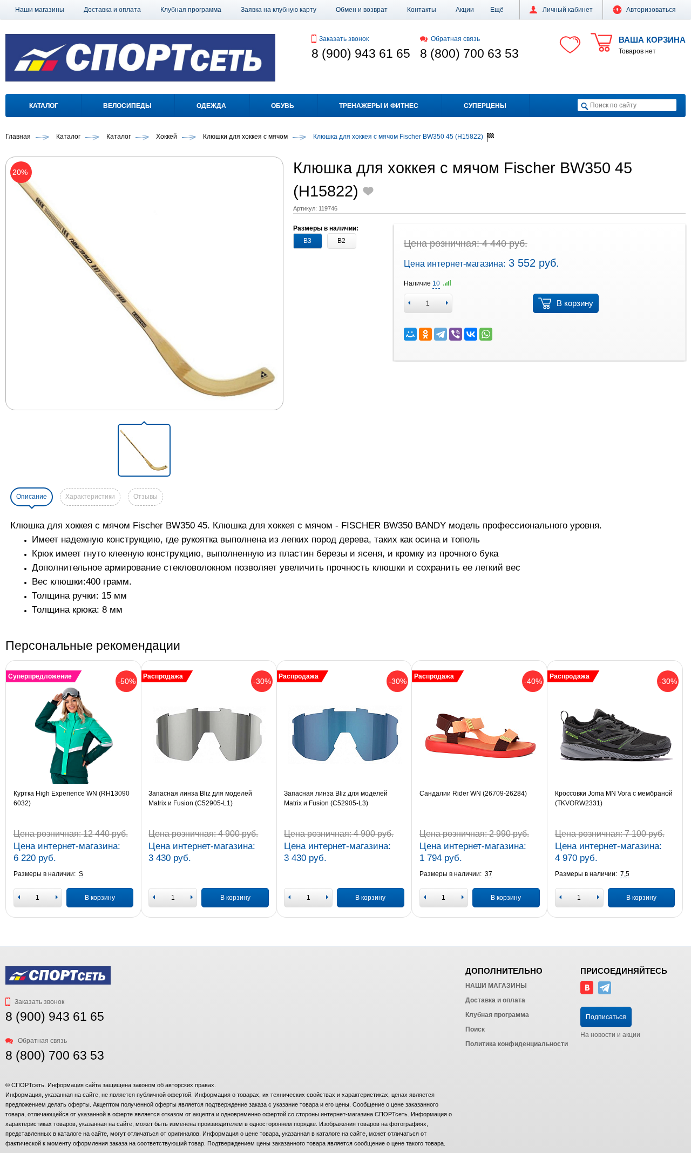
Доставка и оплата (112, 9)
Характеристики (90, 496)
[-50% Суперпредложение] (73, 735)
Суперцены (485, 106)
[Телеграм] (604, 992)
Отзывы (145, 496)
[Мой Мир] (410, 334)
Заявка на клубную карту (278, 9)
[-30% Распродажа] (208, 735)
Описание (31, 496)
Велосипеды (127, 106)
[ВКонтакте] (470, 334)
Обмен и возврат (362, 9)
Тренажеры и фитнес (378, 106)
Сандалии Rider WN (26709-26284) (473, 793)
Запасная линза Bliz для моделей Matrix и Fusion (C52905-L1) (200, 798)
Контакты (421, 9)
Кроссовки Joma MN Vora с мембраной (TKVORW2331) (614, 798)
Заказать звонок (344, 39)
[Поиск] (585, 105)
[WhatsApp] (485, 334)
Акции (465, 9)
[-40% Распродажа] (479, 735)
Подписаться (606, 1017)
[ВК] (586, 992)
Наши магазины (39, 9)
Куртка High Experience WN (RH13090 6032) (71, 798)
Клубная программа (190, 9)
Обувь (282, 106)
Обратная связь (455, 39)
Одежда (211, 106)
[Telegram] (440, 334)
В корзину (575, 303)
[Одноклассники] (425, 334)
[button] (497, 9)
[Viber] (455, 334)
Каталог (43, 106)
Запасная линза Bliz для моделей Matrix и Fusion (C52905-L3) (336, 798)
